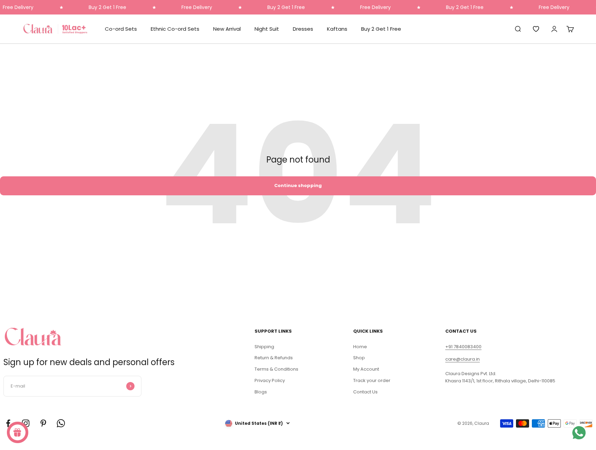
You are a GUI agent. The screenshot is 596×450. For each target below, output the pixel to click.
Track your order (371, 380)
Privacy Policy (270, 380)
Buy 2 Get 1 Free (381, 28)
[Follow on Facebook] (8, 423)
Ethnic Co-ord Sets (175, 28)
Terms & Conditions (276, 369)
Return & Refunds (274, 357)
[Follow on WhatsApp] (61, 423)
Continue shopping (298, 185)
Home (360, 346)
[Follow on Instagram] (25, 423)
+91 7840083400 (463, 346)
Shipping (264, 346)
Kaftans (337, 28)
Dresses (303, 28)
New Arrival (227, 28)
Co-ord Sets (121, 28)
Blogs (261, 392)
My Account (366, 369)
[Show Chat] (580, 432)
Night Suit (267, 28)
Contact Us (365, 392)
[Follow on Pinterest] (43, 423)
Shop (359, 357)
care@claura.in (462, 359)
